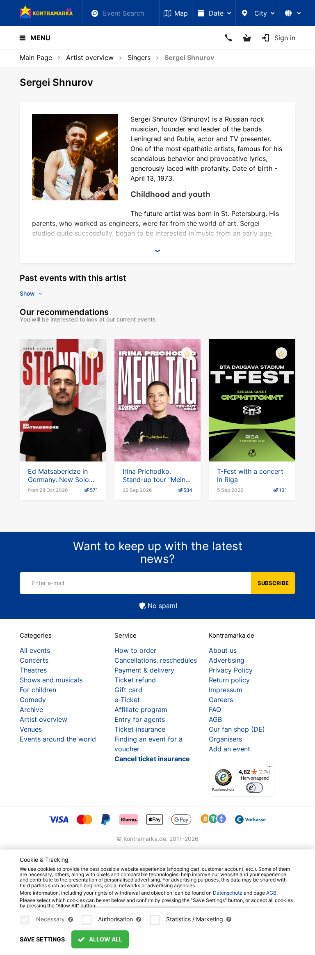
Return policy (229, 680)
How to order (135, 650)
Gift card (128, 690)
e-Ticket (127, 700)
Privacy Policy (231, 670)
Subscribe (273, 583)
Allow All (105, 939)
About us (223, 650)
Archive (31, 709)
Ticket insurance (139, 729)
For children (38, 690)
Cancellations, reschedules (155, 660)
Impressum (225, 690)
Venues (31, 729)
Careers (221, 700)
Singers (139, 57)
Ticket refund (135, 680)
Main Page (36, 57)
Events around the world (58, 739)
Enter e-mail (48, 582)
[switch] (254, 788)
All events (35, 650)
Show (28, 293)
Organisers (225, 739)
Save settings (42, 939)
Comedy (33, 700)
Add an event (229, 749)
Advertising (226, 660)
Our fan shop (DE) (237, 729)
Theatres (33, 670)
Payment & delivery (144, 670)
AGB (215, 719)
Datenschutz (227, 893)
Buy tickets (63, 438)
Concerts (34, 660)
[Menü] (269, 769)
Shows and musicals (51, 680)
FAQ (215, 709)
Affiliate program (140, 709)
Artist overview (90, 57)
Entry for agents (139, 719)
